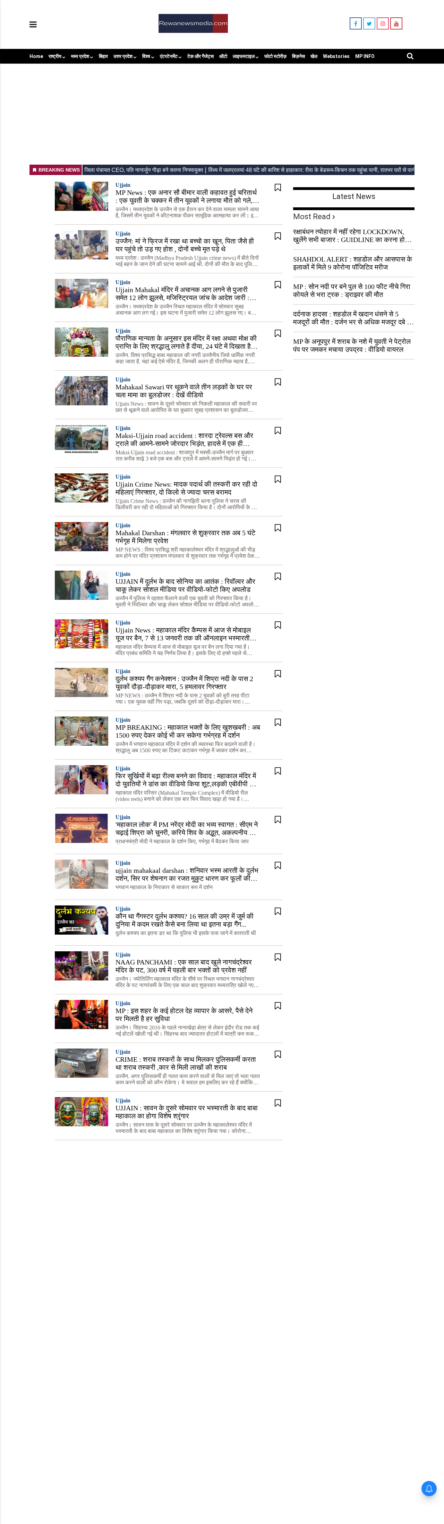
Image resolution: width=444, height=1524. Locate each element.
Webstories (336, 56)
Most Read (312, 216)
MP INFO (365, 56)
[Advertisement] (222, 112)
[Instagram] (383, 23)
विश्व (146, 56)
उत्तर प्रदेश (123, 56)
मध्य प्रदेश (80, 56)
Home (36, 56)
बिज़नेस (298, 56)
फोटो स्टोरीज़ (275, 56)
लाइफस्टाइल (244, 56)
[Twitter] (369, 23)
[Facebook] (355, 23)
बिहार (103, 56)
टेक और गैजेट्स (200, 56)
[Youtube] (396, 23)
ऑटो (223, 56)
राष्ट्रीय (55, 56)
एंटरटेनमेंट (169, 56)
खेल (313, 56)
